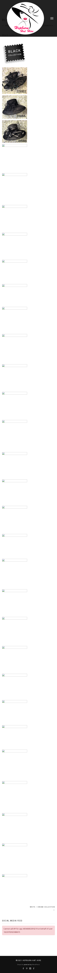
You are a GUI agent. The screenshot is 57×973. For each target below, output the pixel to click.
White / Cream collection (42, 908)
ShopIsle (20, 964)
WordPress (36, 964)
